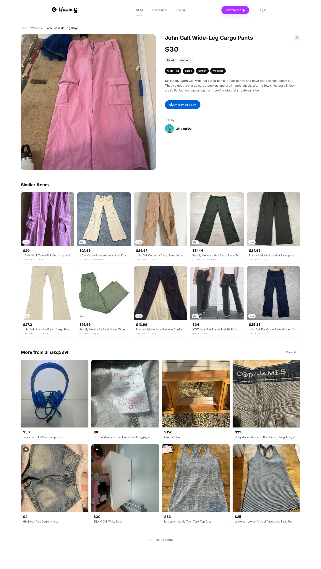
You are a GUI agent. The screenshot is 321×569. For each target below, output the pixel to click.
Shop (139, 10)
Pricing (180, 10)
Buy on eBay (187, 105)
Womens (36, 28)
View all (291, 352)
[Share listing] (297, 37)
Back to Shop (163, 540)
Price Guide (159, 10)
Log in (262, 10)
